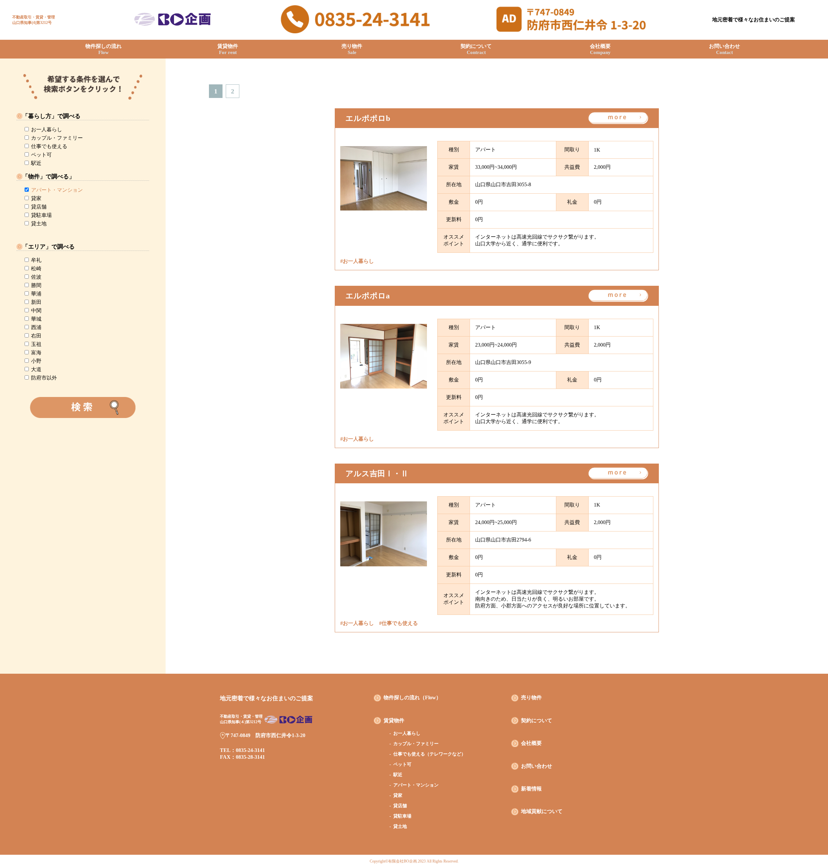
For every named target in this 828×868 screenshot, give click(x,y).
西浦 (36, 327)
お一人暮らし (46, 129)
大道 (36, 369)
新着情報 (531, 788)
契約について (476, 49)
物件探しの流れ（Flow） (412, 697)
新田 (36, 302)
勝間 (36, 285)
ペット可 (41, 154)
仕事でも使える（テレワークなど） (429, 754)
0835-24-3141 (250, 750)
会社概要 (600, 49)
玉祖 (36, 344)
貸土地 (39, 223)
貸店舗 (39, 206)
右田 (36, 335)
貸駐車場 (41, 215)
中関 (36, 310)
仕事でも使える (49, 146)
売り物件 (352, 49)
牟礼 (36, 260)
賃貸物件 (227, 49)
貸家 (36, 198)
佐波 (36, 277)
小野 (36, 361)
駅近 (36, 163)
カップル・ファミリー (57, 138)
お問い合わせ (724, 49)
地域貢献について (541, 811)
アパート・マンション (57, 190)
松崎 (36, 268)
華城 (36, 319)
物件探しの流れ (103, 49)
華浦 (36, 293)
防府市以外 (44, 377)
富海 (36, 352)
